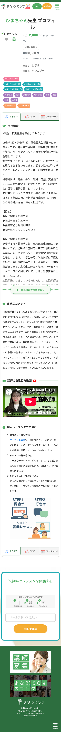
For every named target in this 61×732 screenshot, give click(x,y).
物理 (47, 94)
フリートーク (24, 105)
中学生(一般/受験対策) (13, 89)
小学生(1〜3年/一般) (12, 84)
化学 (54, 94)
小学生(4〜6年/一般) (32, 84)
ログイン (37, 6)
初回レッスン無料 (11, 78)
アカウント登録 (17, 440)
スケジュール (52, 116)
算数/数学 (8, 94)
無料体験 (47, 6)
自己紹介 (13, 116)
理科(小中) (38, 94)
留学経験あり (10, 105)
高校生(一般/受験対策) (34, 89)
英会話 (14, 100)
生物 (6, 100)
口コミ (33, 116)
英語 (17, 94)
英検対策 (26, 94)
